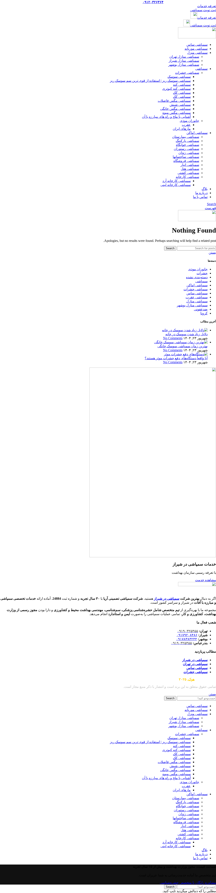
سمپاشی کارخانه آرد (176, 181)
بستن (212, 252)
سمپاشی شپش (180, 104)
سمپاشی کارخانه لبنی (176, 185)
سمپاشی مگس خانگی (175, 108)
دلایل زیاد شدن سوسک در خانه (186, 334)
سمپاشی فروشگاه (186, 161)
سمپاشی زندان (188, 153)
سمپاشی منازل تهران (184, 56)
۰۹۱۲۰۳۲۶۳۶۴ (153, 2)
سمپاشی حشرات (187, 72)
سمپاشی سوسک (179, 76)
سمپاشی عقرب (197, 297)
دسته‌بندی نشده (197, 277)
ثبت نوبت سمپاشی (203, 10)
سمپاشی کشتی (188, 173)
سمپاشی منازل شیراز (184, 60)
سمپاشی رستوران (186, 149)
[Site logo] (197, 37)
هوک (191, 679)
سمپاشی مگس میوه (176, 112)
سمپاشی (201, 281)
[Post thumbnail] (185, 330)
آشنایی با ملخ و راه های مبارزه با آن (166, 117)
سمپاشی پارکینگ (187, 141)
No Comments (172, 338)
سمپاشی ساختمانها (186, 157)
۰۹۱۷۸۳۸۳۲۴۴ (186, 639)
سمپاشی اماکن (197, 285)
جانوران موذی (189, 121)
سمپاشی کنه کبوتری (176, 88)
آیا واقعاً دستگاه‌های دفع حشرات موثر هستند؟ (176, 358)
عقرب (186, 125)
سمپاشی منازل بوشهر (183, 64)
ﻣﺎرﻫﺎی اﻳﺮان (182, 129)
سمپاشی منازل (197, 301)
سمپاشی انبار (190, 165)
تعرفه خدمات (206, 6)
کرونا (204, 313)
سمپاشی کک (182, 92)
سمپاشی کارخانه (187, 177)
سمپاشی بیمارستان (185, 137)
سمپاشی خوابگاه (187, 145)
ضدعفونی (201, 309)
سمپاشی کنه (182, 84)
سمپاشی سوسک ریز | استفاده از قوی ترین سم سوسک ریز (150, 80)
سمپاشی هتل (190, 169)
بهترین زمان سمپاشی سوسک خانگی (182, 346)
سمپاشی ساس (197, 293)
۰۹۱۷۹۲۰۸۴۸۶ (187, 635)
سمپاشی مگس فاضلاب (174, 100)
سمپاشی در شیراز (166, 598)
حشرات (202, 273)
